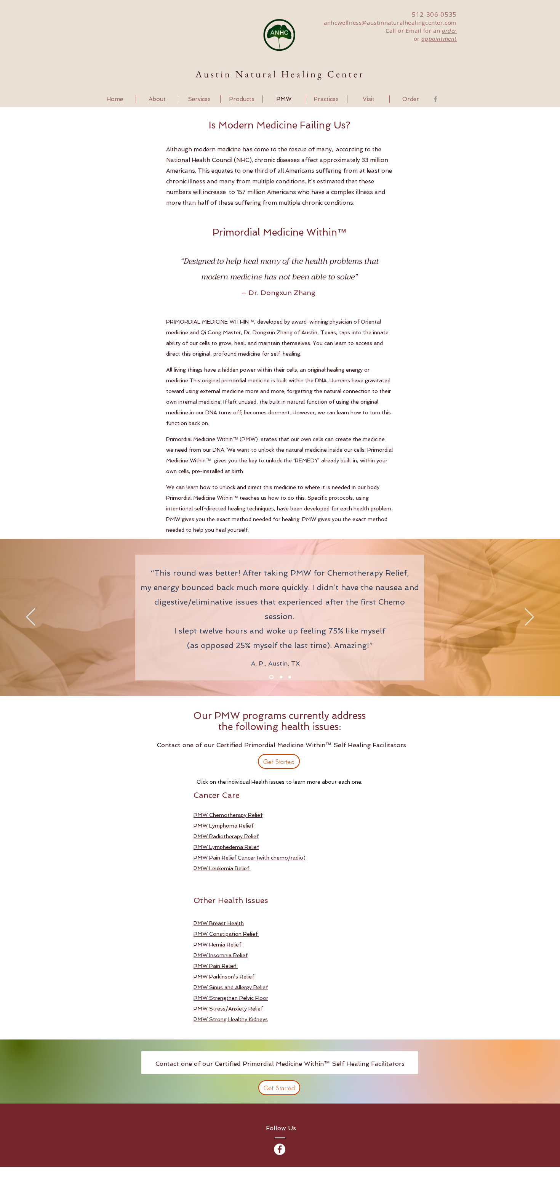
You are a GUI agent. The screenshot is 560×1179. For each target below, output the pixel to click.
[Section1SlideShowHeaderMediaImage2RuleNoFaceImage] (281, 677)
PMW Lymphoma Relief (223, 826)
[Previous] (30, 617)
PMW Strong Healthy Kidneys (231, 1019)
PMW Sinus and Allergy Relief (231, 987)
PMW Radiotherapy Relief (226, 836)
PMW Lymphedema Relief (226, 847)
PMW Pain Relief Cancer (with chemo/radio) (250, 858)
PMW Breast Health (219, 923)
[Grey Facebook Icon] (435, 99)
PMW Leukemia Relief (222, 868)
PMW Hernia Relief (218, 945)
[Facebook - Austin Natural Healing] (279, 1149)
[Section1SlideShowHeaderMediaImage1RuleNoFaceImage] (271, 677)
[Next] (529, 617)
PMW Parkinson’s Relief (224, 977)
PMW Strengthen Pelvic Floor (231, 998)
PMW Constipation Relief (226, 934)
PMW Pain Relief (216, 966)
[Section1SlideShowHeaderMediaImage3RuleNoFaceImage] (289, 677)
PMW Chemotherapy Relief (228, 815)
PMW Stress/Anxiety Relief (228, 1009)
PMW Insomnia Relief (221, 955)
